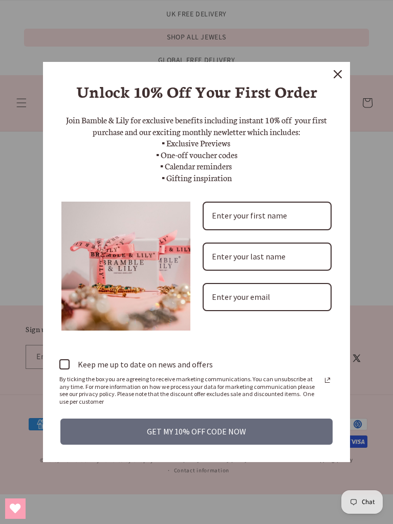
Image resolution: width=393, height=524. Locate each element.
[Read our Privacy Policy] (327, 380)
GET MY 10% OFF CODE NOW (196, 431)
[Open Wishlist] (15, 508)
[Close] (337, 74)
